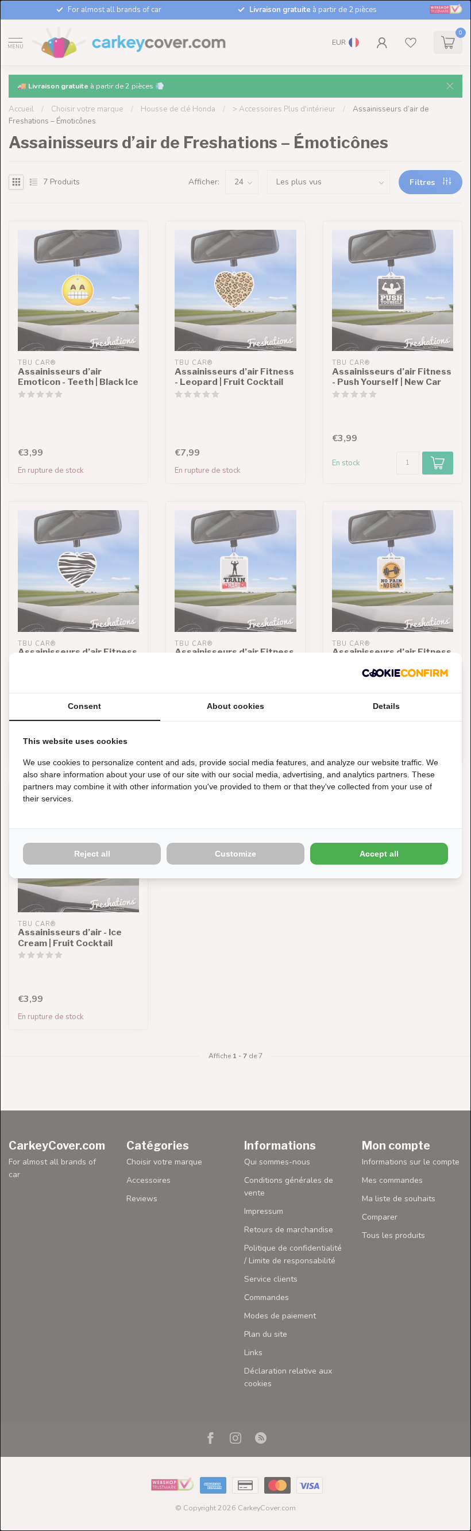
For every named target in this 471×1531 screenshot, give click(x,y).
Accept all (379, 853)
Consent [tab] (84, 706)
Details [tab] (386, 706)
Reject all (92, 853)
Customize (235, 853)
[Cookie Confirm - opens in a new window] (405, 672)
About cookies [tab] (235, 706)
